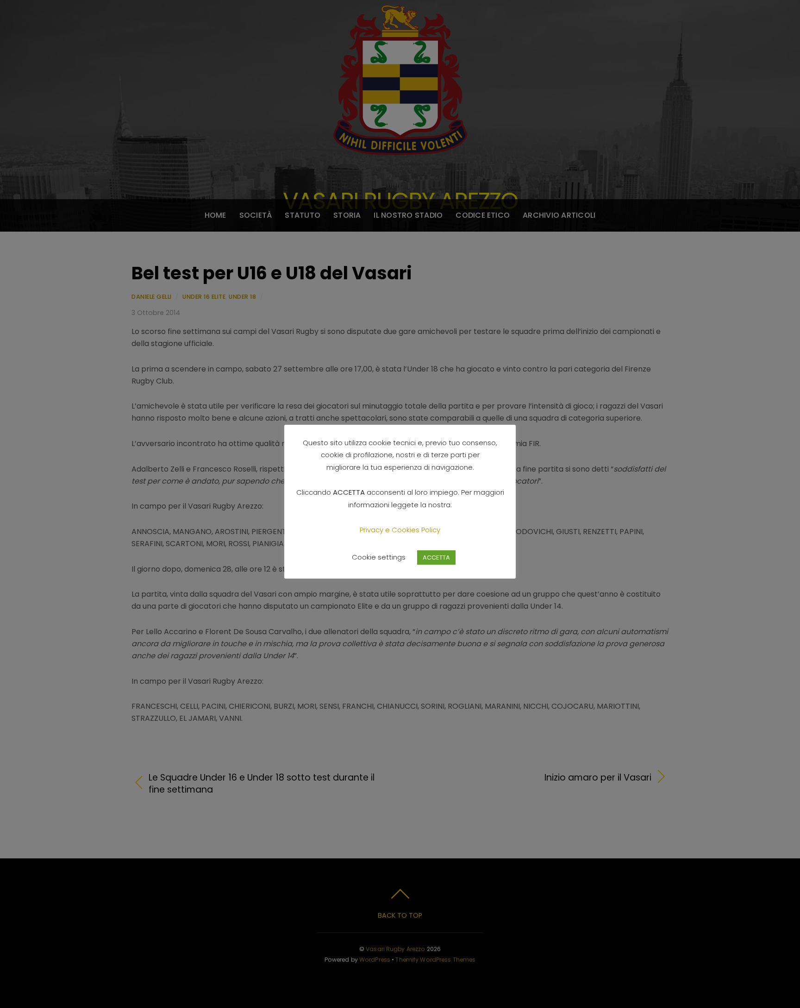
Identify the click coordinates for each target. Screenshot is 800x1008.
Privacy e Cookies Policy (400, 530)
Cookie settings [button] (379, 557)
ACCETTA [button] (436, 557)
